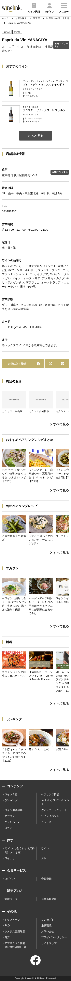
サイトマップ (49, 943)
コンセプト (47, 919)
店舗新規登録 (49, 899)
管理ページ (11, 899)
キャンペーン (12, 821)
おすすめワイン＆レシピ (55, 802)
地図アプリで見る (61, 44)
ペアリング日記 (50, 794)
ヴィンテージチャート (54, 810)
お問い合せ (47, 931)
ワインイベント (50, 816)
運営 (7, 937)
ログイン (10, 878)
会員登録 (46, 878)
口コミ (8, 828)
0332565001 (10, 211)
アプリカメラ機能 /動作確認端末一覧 (15, 945)
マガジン (10, 816)
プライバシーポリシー (54, 937)
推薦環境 (46, 925)
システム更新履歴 (15, 931)
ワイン (45, 848)
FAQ (7, 925)
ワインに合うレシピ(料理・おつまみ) (20, 850)
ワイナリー (11, 858)
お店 (43, 858)
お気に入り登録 (17, 363)
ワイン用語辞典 (13, 810)
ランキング (11, 800)
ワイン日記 (11, 794)
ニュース (46, 821)
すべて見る (61, 424)
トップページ (12, 919)
